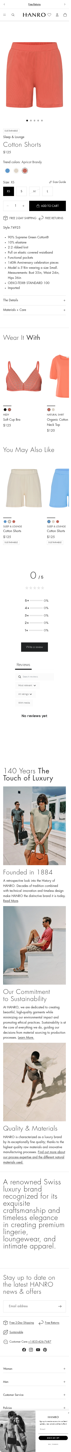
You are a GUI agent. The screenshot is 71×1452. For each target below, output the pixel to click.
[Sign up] (60, 1306)
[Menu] (4, 15)
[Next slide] (64, 4)
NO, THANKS (53, 1444)
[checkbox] (24, 703)
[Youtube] (38, 1349)
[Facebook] (24, 1349)
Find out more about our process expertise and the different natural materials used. (34, 1157)
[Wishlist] (49, 14)
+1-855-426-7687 (39, 1341)
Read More (10, 901)
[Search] (13, 14)
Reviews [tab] (23, 664)
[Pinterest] (45, 1349)
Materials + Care (14, 310)
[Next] (61, 504)
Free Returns (34, 4)
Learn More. (26, 1037)
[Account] (57, 14)
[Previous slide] (4, 4)
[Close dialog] (68, 1413)
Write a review (34, 647)
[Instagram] (31, 1349)
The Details (10, 300)
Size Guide (59, 182)
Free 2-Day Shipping (22, 218)
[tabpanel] (34, 716)
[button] (37, 600)
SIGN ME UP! (53, 1438)
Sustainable (16, 1332)
